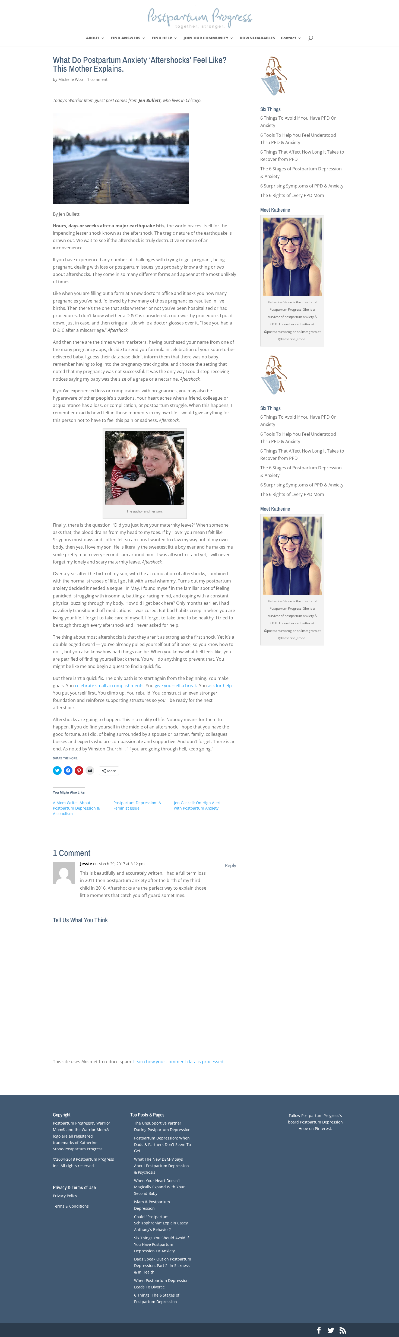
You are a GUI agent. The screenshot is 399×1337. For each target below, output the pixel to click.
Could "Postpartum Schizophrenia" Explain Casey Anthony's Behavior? (161, 1223)
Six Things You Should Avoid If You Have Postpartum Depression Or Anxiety (161, 1244)
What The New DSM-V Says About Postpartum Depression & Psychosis (161, 1166)
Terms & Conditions (71, 1206)
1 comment (97, 79)
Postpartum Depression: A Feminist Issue (137, 805)
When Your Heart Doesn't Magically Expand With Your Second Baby (159, 1187)
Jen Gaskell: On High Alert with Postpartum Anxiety (197, 805)
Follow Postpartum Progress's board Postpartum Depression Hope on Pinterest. (315, 1122)
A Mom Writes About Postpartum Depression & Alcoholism (76, 808)
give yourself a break (176, 686)
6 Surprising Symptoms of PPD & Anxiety (301, 186)
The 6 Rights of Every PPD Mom (292, 195)
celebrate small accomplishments (109, 686)
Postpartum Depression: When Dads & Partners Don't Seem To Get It (162, 1144)
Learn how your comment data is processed (178, 1062)
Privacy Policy (65, 1195)
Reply (230, 865)
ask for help (220, 686)
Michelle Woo (70, 79)
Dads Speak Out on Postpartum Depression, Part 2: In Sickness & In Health (162, 1265)
